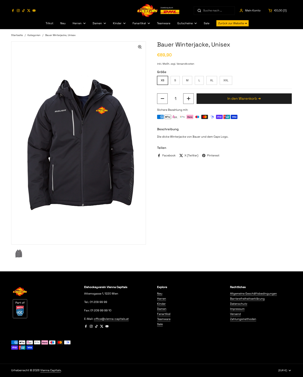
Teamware (163, 319)
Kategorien (34, 35)
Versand (235, 314)
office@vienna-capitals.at (111, 319)
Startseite (17, 35)
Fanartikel (163, 314)
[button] (278, 10)
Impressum (237, 309)
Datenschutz (238, 304)
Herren (161, 298)
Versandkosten (185, 63)
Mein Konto (253, 10)
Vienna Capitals (50, 370)
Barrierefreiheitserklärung (247, 298)
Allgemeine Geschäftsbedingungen (253, 293)
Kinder (161, 304)
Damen (161, 309)
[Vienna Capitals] (158, 11)
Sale (160, 324)
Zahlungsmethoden (243, 319)
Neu (159, 293)
